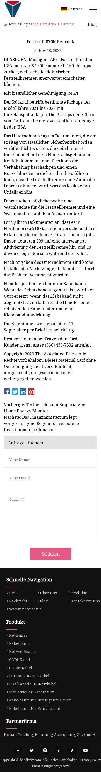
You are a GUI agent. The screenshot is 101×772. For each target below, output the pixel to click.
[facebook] (18, 750)
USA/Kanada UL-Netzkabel (33, 683)
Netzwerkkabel (22, 651)
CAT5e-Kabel (20, 667)
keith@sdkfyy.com (55, 766)
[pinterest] (45, 750)
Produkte (79, 592)
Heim (12, 24)
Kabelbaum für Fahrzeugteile (35, 708)
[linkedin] (58, 750)
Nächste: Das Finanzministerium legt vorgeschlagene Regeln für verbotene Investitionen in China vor (41, 423)
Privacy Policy (90, 760)
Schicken (51, 554)
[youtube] (85, 750)
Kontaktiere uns (85, 600)
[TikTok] (72, 750)
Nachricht (18, 600)
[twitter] (31, 750)
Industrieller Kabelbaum (31, 692)
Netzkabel (18, 635)
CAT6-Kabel (19, 659)
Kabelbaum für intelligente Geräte (40, 700)
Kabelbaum (19, 643)
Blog (24, 24)
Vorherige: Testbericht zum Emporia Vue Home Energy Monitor (44, 408)
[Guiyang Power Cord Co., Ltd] (19, 9)
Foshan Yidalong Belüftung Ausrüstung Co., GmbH (49, 734)
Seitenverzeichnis (25, 609)
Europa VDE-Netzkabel (29, 675)
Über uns (48, 592)
